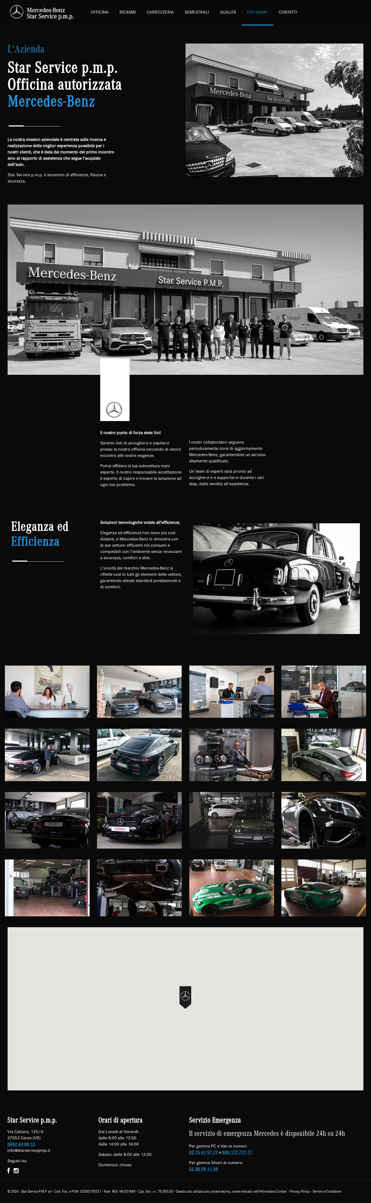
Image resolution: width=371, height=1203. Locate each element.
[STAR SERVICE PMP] (42, 12)
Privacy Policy (300, 1191)
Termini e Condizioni (326, 1191)
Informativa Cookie (272, 1191)
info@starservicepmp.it (28, 1150)
